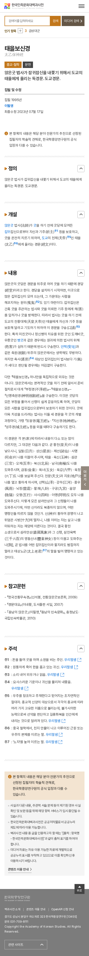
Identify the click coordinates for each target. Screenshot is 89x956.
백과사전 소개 (12, 909)
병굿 (20, 340)
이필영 (9, 106)
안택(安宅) (68, 347)
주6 (16, 243)
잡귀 (7, 232)
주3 (78, 326)
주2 (38, 302)
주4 (31, 358)
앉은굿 (9, 225)
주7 (44, 550)
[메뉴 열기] (81, 6)
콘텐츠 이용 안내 (18, 869)
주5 (69, 237)
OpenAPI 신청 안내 (62, 909)
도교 (45, 238)
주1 (56, 231)
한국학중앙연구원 (17, 898)
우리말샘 (70, 660)
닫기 (80, 168)
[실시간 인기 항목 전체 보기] (20, 30)
